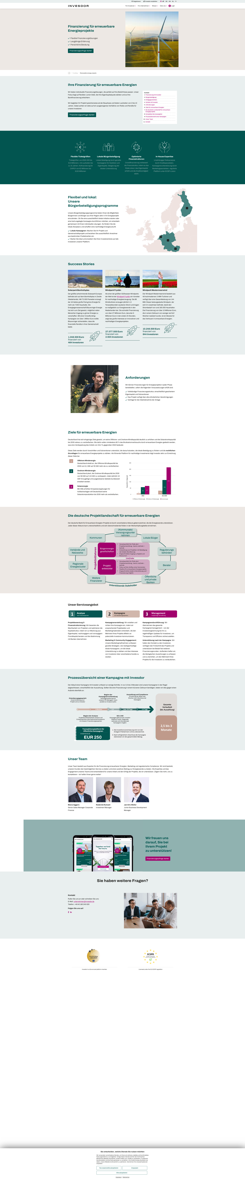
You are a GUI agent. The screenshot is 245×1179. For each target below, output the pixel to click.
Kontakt (148, 122)
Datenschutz (126, 1177)
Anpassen (134, 1168)
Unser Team (149, 119)
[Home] (69, 73)
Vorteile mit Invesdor (152, 102)
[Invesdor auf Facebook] (68, 912)
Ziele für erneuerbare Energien (155, 107)
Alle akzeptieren (121, 1173)
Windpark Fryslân (123, 297)
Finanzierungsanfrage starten (81, 51)
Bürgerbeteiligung (151, 97)
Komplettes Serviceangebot (154, 114)
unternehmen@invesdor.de (84, 901)
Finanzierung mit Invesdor (153, 95)
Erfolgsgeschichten (151, 100)
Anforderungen (150, 105)
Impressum (119, 1177)
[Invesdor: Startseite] (79, 6)
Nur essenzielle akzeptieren (108, 1168)
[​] (71, 912)
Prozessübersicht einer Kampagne (156, 116)
